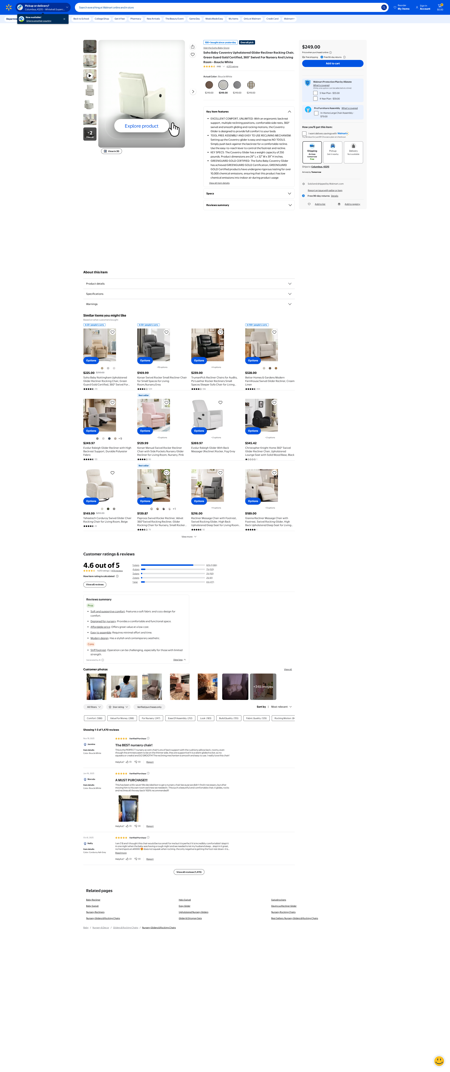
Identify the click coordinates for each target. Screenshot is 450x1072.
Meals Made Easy (214, 18)
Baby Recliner (93, 899)
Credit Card (272, 18)
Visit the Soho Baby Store (216, 47)
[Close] (65, 19)
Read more (121, 852)
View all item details (219, 183)
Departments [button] (13, 18)
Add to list (320, 204)
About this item (95, 272)
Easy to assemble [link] (101, 632)
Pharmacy (135, 18)
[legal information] (330, 52)
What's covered (321, 85)
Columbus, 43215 (320, 166)
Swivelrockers (278, 899)
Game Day (194, 18)
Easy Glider (184, 905)
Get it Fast (120, 18)
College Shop (102, 18)
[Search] (384, 7)
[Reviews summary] (224, 66)
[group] (220, 66)
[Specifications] (290, 294)
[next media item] (193, 91)
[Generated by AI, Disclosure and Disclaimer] (102, 660)
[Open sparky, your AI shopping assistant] (439, 1061)
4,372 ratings (232, 66)
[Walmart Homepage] (8, 7)
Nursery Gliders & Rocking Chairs (103, 918)
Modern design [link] (99, 638)
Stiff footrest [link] (98, 650)
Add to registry (352, 204)
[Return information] (344, 57)
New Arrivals (153, 18)
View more (187, 536)
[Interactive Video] (90, 46)
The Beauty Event (174, 18)
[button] (401, 7)
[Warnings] (290, 304)
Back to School (81, 18)
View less (178, 659)
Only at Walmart (252, 18)
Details (334, 195)
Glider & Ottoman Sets (190, 918)
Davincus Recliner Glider (284, 905)
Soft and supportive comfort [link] (108, 611)
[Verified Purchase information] (148, 738)
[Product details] (290, 283)
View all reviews (95, 584)
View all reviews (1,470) (189, 872)
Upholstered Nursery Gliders (193, 912)
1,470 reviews (117, 570)
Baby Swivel (92, 905)
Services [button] (35, 18)
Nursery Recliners (95, 912)
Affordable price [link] (100, 627)
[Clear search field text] (376, 7)
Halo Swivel (185, 899)
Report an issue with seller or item (325, 190)
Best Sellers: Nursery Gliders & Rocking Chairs (294, 918)
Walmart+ (289, 18)
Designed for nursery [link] (103, 621)
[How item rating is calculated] (117, 576)
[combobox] (232, 7)
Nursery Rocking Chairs (283, 912)
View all (288, 669)
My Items (233, 18)
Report (150, 762)
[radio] (209, 87)
